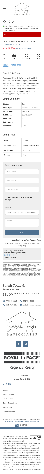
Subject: (8, 207)
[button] (18, 344)
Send (22, 232)
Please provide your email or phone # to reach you (19, 198)
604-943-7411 (9, 255)
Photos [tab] (13, 65)
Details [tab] (5, 65)
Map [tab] (19, 65)
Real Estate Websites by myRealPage (27, 421)
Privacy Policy (8, 421)
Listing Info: (9, 134)
